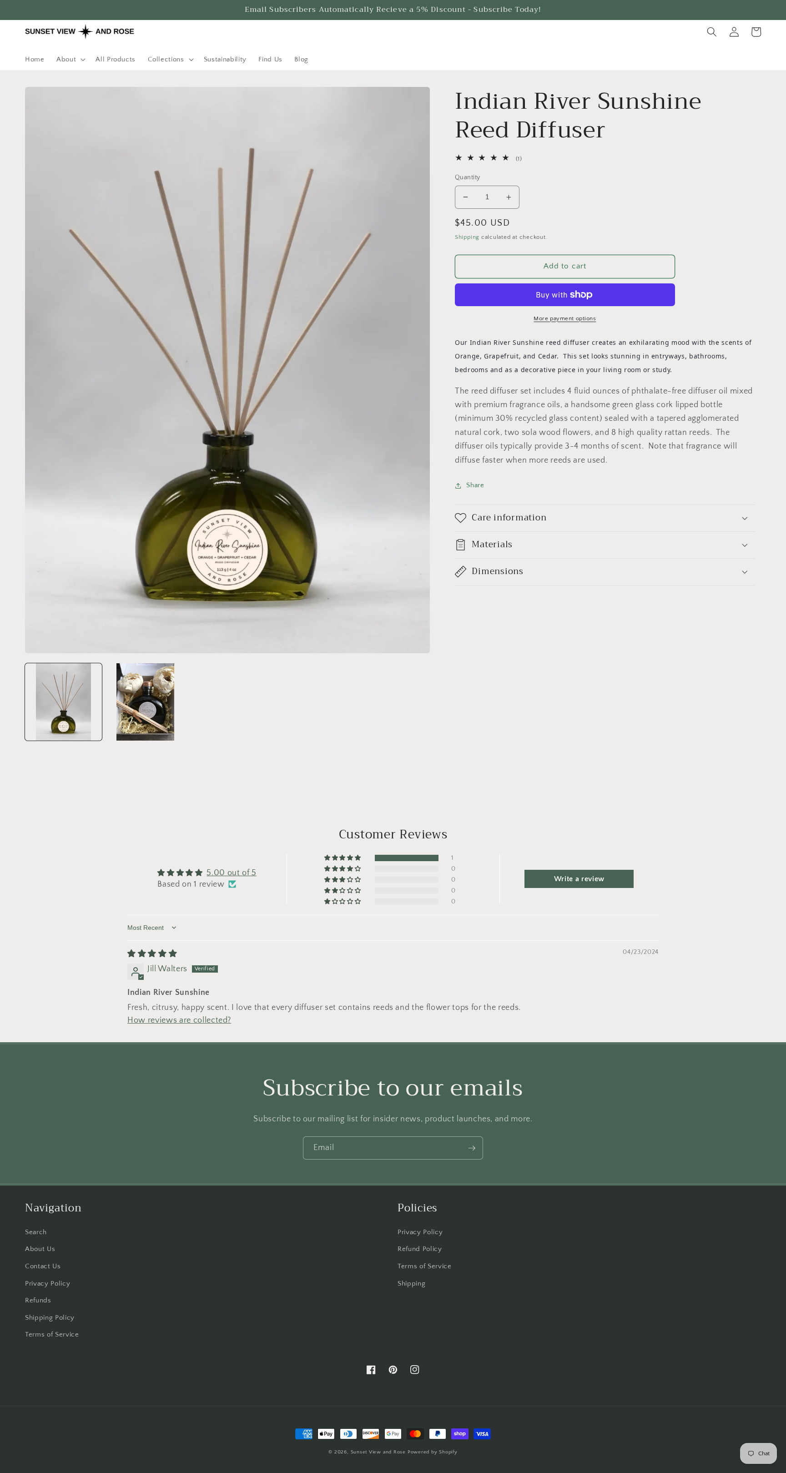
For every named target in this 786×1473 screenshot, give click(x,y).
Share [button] (475, 485)
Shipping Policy (50, 1318)
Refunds (38, 1300)
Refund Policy (420, 1249)
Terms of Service (52, 1334)
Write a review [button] (579, 879)
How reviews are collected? (179, 1020)
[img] (152, 953)
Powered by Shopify (433, 1452)
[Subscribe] (472, 1148)
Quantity (467, 177)
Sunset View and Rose (378, 1452)
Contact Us (43, 1266)
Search (36, 1232)
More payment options (565, 318)
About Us (40, 1249)
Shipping (467, 237)
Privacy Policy (47, 1283)
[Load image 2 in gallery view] (145, 701)
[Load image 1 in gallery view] (63, 701)
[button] (70, 59)
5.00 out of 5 (232, 873)
